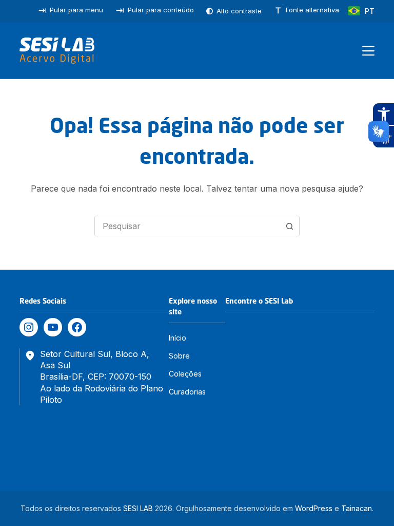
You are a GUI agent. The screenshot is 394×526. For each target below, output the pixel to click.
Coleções (185, 373)
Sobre (179, 355)
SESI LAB (138, 508)
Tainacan (356, 508)
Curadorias (187, 391)
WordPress (313, 508)
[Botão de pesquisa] (289, 226)
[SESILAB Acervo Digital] (56, 50)
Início (177, 337)
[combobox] (187, 226)
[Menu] (368, 51)
